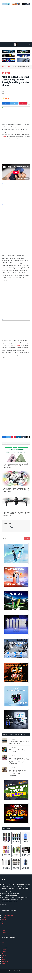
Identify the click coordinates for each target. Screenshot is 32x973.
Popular (5, 734)
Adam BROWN (11, 92)
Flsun (3, 953)
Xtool (3, 957)
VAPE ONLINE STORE (7, 915)
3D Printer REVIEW (14, 734)
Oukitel (3, 959)
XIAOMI (23, 734)
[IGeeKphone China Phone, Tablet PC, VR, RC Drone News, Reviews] (16, 44)
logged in (12, 527)
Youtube (4, 904)
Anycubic (4, 955)
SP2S (3, 928)
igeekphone (20, 970)
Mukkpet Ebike (5, 961)
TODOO (4, 932)
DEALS (5, 73)
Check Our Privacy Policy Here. (9, 895)
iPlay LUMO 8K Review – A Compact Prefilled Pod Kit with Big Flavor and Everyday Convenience (19, 761)
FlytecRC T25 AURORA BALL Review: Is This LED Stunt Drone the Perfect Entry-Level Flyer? (16, 489)
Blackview (4, 947)
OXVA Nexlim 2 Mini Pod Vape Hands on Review (19, 742)
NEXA (3, 924)
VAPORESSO (5, 917)
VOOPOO (4, 919)
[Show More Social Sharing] (28, 103)
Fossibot (4, 949)
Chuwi (3, 945)
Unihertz (4, 951)
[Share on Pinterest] (23, 103)
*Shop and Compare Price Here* (10, 901)
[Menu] (3, 44)
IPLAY (3, 930)
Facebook (4, 903)
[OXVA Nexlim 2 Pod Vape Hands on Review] (4, 749)
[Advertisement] (16, 23)
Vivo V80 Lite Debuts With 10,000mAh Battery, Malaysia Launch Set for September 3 (15, 465)
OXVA (3, 921)
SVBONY (4, 943)
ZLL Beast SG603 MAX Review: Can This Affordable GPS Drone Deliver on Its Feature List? (16, 513)
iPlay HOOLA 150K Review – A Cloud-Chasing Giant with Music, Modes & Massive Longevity (19, 773)
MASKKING (4, 926)
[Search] (29, 44)
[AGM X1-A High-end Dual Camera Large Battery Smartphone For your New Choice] (16, 114)
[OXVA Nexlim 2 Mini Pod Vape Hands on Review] (4, 740)
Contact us (4, 893)
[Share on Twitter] (14, 103)
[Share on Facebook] (6, 103)
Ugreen (3, 963)
